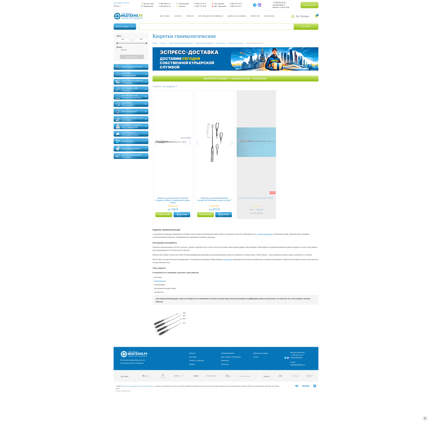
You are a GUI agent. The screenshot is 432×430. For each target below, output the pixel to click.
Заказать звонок (309, 5)
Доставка (165, 16)
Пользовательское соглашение (132, 363)
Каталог (122, 26)
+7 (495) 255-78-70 (235, 4)
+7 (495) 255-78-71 (235, 6)
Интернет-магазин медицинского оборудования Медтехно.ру (137, 386)
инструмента (227, 259)
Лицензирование (227, 353)
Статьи (255, 357)
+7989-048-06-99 (296, 358)
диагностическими (264, 234)
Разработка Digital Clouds (123, 391)
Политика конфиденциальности (132, 360)
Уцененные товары (260, 353)
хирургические (159, 281)
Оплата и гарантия (196, 360)
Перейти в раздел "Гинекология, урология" (235, 78)
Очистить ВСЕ (132, 57)
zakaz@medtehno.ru (279, 5)
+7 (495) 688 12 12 (164, 4)
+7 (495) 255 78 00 (200, 6)
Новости (255, 16)
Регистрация (304, 16)
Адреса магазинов (236, 16)
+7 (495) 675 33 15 (200, 4)
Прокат (190, 16)
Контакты (269, 16)
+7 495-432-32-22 (279, 2)
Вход (297, 16)
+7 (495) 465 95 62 (164, 6)
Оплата (178, 16)
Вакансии (225, 360)
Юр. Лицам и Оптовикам (210, 16)
